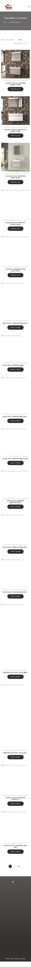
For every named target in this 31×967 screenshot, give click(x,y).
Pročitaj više (15, 89)
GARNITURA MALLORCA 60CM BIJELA (15, 672)
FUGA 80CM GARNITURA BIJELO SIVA (15, 592)
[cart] (23, 964)
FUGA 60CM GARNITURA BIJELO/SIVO (15, 547)
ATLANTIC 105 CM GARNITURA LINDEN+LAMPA (15, 84)
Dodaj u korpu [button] (15, 327)
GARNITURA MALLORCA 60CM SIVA (14, 753)
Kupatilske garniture (9, 80)
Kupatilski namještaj (14, 22)
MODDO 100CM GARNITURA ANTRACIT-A (15, 798)
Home (5, 22)
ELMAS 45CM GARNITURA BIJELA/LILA (15, 416)
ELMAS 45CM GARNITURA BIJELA (13, 365)
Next (19, 866)
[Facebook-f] (13, 956)
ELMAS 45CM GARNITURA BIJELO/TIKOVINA (15, 501)
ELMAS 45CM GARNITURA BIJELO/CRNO (15, 459)
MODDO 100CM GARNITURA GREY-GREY (15, 846)
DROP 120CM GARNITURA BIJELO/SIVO (15, 323)
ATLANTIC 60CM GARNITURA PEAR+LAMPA (15, 177)
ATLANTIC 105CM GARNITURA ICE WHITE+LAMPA (15, 130)
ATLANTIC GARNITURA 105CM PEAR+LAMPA (15, 270)
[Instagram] (17, 956)
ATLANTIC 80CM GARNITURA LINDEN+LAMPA (15, 223)
